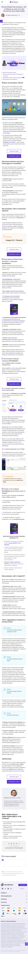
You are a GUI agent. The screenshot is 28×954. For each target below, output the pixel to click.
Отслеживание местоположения (11, 296)
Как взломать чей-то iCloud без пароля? (12, 77)
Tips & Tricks (9, 871)
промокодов (5, 224)
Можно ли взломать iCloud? (9, 72)
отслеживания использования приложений (13, 321)
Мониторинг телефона (15, 798)
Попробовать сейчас (14, 156)
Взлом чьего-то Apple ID (8, 579)
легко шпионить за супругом (13, 353)
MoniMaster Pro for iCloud (9, 142)
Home (4, 871)
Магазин (23, 885)
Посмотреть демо (14, 151)
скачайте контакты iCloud (8, 276)
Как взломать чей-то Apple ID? (10, 79)
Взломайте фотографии (16, 291)
